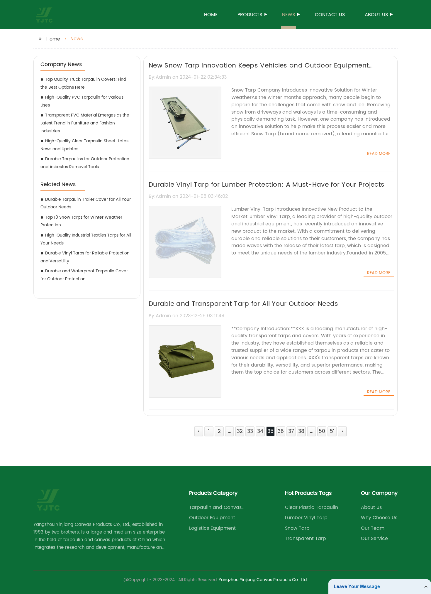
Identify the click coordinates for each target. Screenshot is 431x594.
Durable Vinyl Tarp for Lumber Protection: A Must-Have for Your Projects (266, 184)
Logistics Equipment (212, 528)
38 (301, 431)
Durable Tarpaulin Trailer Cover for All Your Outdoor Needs (85, 203)
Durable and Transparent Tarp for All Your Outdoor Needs (243, 303)
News (288, 14)
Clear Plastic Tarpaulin (311, 507)
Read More (378, 154)
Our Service (374, 538)
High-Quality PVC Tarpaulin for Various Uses (81, 101)
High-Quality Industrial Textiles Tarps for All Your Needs (85, 239)
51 (332, 431)
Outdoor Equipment (212, 517)
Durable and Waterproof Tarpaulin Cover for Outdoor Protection (84, 275)
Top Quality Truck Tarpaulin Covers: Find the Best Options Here (83, 83)
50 (322, 431)
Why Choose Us (379, 518)
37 (291, 431)
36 (281, 431)
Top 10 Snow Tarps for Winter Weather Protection (81, 221)
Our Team (372, 528)
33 (250, 431)
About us (376, 14)
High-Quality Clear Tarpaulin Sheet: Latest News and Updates (85, 145)
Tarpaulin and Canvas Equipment (215, 507)
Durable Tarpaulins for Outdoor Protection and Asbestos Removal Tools (84, 163)
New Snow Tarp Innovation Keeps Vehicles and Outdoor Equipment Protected (259, 70)
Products (249, 14)
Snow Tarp (297, 528)
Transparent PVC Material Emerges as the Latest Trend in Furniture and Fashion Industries (84, 123)
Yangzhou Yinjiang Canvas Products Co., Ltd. (263, 579)
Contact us (330, 14)
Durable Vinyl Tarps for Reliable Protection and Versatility (85, 257)
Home (211, 14)
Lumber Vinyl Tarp (306, 517)
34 (260, 431)
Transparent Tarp (305, 538)
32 (240, 431)
